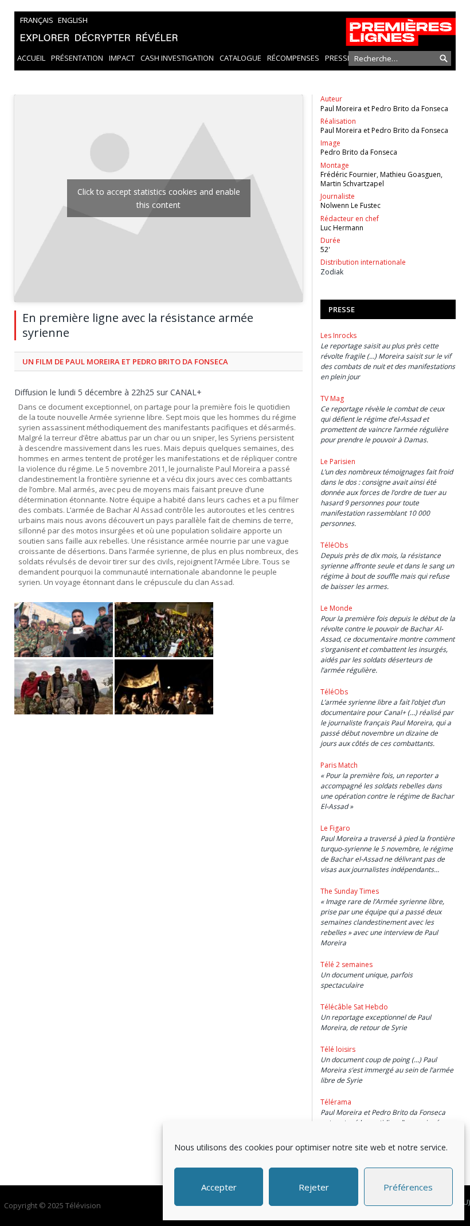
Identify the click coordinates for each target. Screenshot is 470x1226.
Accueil (31, 58)
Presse (338, 58)
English (73, 20)
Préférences (408, 1187)
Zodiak (331, 272)
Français (36, 20)
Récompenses (293, 58)
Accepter (219, 1187)
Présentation (77, 58)
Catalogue (240, 58)
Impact (122, 58)
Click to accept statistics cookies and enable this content (158, 198)
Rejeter (314, 1187)
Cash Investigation (177, 58)
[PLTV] (235, 28)
